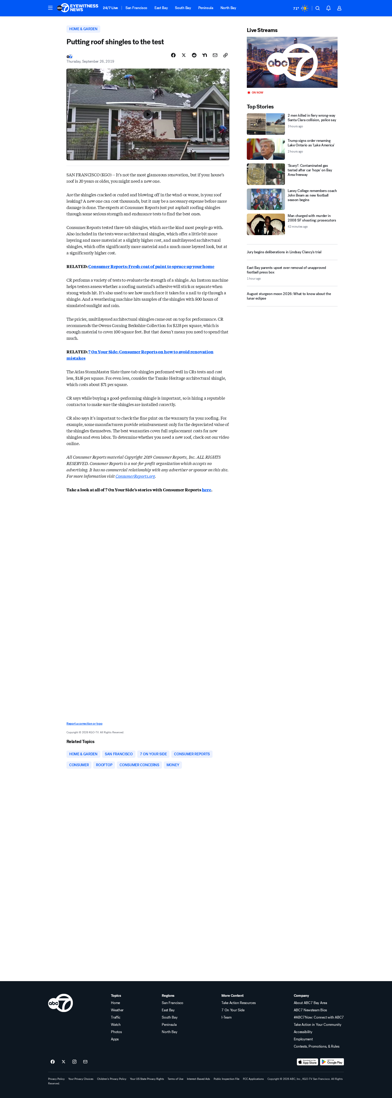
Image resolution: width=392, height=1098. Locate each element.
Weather (117, 1010)
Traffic (115, 1017)
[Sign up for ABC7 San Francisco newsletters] (85, 1061)
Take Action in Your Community (317, 1025)
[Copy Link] (225, 55)
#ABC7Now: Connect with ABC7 (319, 1017)
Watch (115, 1025)
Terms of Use (175, 1079)
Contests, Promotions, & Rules (316, 1046)
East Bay (161, 7)
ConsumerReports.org (135, 476)
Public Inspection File (226, 1079)
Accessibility (303, 1032)
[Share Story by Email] (215, 55)
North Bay (228, 7)
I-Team (226, 1017)
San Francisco (136, 7)
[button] (50, 7)
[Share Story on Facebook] (173, 55)
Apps (115, 1039)
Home (115, 1003)
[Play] (292, 62)
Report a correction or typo (84, 723)
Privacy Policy (56, 1079)
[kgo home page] (60, 1003)
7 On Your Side (233, 1010)
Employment (303, 1039)
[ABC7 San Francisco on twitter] (63, 1061)
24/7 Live (110, 7)
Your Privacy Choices (80, 1079)
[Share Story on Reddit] (194, 55)
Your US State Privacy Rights (147, 1079)
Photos (116, 1032)
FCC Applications (253, 1079)
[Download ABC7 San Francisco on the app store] (307, 1062)
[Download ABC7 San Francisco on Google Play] (332, 1062)
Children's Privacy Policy (111, 1079)
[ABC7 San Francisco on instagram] (74, 1061)
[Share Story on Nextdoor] (204, 55)
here (206, 489)
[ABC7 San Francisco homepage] (77, 8)
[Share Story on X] (184, 55)
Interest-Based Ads (198, 1079)
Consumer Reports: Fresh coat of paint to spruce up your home (151, 266)
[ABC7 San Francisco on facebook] (52, 1061)
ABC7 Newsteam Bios (310, 1010)
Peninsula (205, 7)
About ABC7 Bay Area (310, 1003)
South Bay (183, 7)
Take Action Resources (238, 1003)
